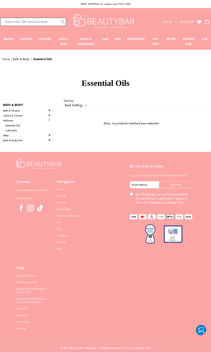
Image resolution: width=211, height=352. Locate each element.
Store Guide (23, 322)
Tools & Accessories (67, 215)
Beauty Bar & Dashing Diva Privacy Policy (31, 290)
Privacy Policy (176, 203)
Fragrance (62, 235)
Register (186, 22)
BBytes (171, 39)
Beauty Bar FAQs (25, 275)
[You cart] (207, 21)
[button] (63, 22)
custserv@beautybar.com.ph (31, 190)
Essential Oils (43, 59)
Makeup (26, 39)
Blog (59, 248)
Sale (204, 39)
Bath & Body (21, 59)
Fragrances (136, 39)
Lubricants (11, 130)
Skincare (44, 39)
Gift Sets (61, 242)
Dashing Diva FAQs (27, 282)
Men (118, 39)
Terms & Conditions (148, 203)
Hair (105, 39)
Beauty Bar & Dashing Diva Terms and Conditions (31, 300)
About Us (21, 308)
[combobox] (33, 22)
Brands (9, 39)
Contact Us (22, 315)
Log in (167, 22)
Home (6, 59)
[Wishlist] (199, 21)
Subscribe (175, 184)
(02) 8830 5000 (23, 198)
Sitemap (21, 328)
